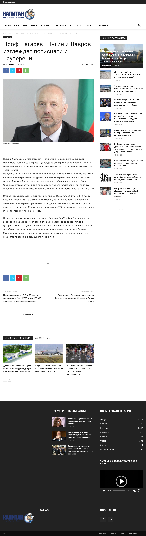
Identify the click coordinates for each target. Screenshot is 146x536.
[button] (139, 25)
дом (4, 33)
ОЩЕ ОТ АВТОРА (42, 338)
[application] (121, 482)
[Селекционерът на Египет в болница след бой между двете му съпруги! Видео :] (105, 102)
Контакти (133, 533)
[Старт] (103, 490)
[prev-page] (5, 380)
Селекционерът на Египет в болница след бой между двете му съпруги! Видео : (126, 102)
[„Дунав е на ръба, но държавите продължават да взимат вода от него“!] (105, 74)
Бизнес (45, 25)
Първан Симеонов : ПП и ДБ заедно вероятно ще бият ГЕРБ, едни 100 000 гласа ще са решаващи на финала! (22, 298)
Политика (11, 25)
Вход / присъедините (11, 2)
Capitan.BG (10, 64)
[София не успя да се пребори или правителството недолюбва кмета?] (105, 133)
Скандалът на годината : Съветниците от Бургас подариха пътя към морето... (80, 448)
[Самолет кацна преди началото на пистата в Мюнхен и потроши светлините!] (105, 88)
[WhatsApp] (26, 70)
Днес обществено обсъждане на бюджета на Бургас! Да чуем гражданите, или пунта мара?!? (17, 368)
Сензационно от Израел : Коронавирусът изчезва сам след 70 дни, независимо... (80, 434)
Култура (74, 25)
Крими (60, 25)
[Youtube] (110, 519)
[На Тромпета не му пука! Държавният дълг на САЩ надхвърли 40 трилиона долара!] (105, 191)
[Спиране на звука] (134, 490)
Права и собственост (118, 533)
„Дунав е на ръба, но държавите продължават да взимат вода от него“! (127, 74)
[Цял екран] (139, 490)
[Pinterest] (19, 70)
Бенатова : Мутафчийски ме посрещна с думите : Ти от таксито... (80, 421)
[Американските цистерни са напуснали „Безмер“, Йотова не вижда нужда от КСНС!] (49, 353)
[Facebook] (6, 70)
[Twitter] (12, 70)
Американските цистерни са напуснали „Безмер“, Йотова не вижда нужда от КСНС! (49, 368)
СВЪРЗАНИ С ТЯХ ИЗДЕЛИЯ (18, 338)
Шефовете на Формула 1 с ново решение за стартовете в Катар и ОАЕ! (128, 163)
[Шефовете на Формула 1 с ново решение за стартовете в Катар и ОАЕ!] (105, 163)
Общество (29, 25)
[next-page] (9, 380)
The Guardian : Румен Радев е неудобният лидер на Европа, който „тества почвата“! (127, 177)
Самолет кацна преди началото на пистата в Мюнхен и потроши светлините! (128, 88)
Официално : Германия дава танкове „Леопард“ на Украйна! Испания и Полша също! (74, 298)
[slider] (119, 490)
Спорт (89, 25)
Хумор (102, 25)
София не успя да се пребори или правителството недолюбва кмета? (127, 132)
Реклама (102, 533)
